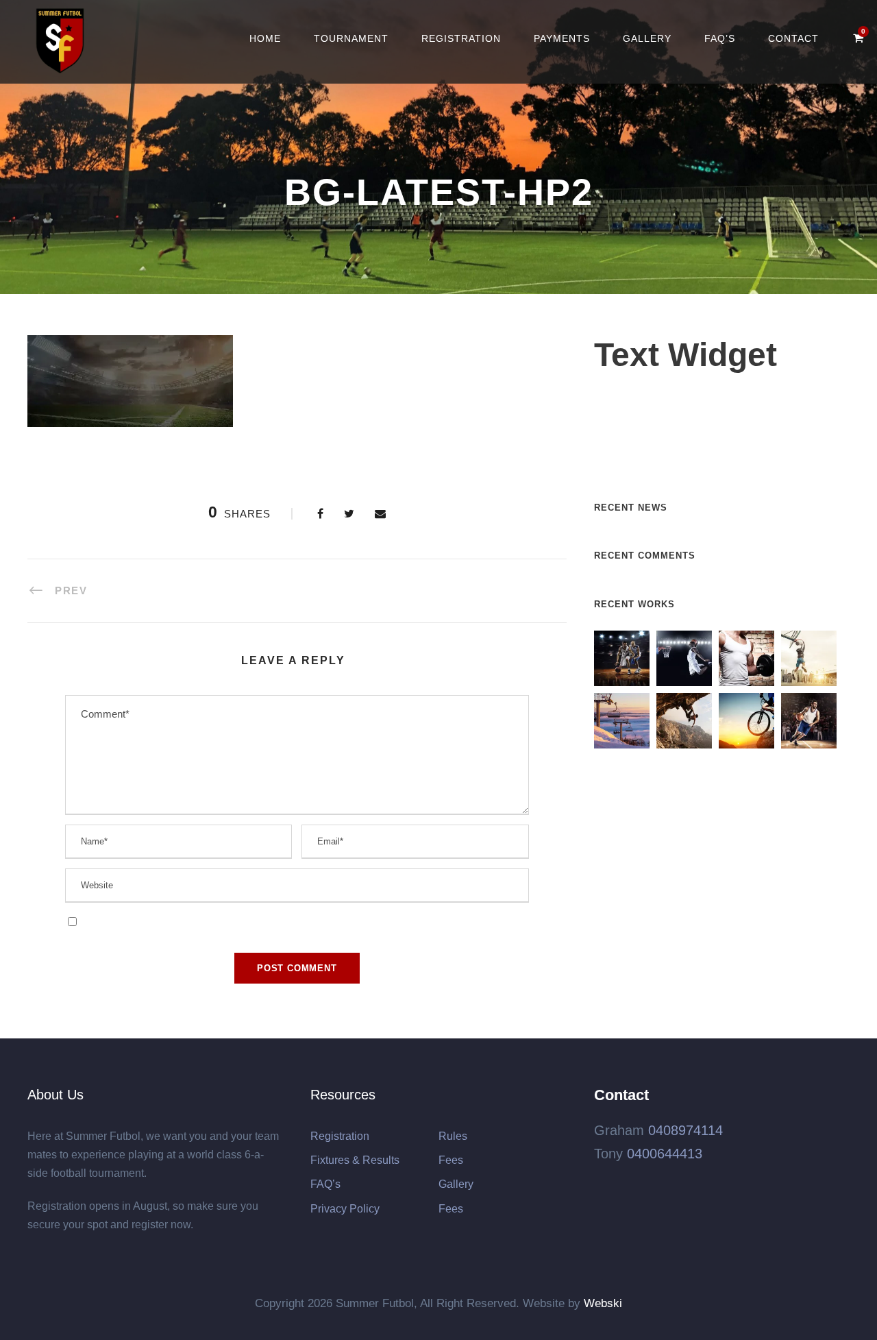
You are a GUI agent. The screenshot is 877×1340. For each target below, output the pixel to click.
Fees (450, 1160)
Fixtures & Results (354, 1160)
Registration (461, 38)
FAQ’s (719, 38)
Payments (562, 38)
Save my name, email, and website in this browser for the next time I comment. (255, 921)
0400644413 (664, 1153)
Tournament (351, 38)
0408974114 (685, 1130)
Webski (603, 1303)
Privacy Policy (345, 1209)
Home (265, 38)
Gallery (647, 38)
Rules (452, 1136)
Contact (793, 38)
